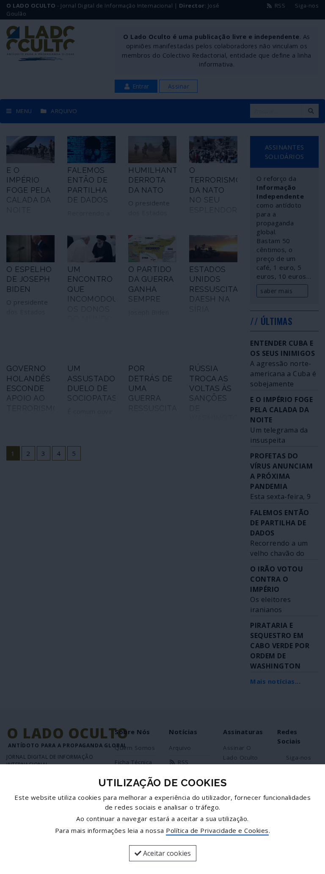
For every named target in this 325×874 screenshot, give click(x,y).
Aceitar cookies (166, 853)
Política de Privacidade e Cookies (217, 830)
